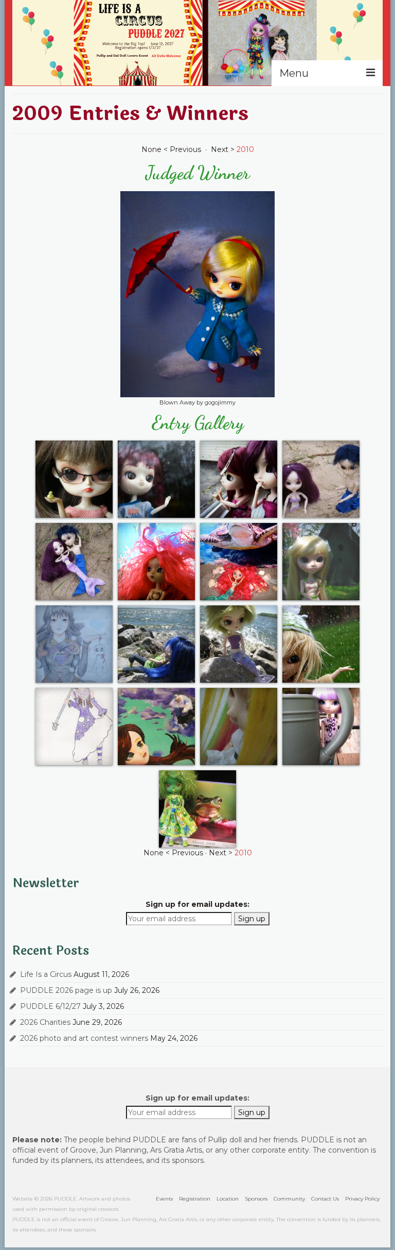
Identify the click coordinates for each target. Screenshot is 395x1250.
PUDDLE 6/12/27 (50, 1006)
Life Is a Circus (45, 974)
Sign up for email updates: (197, 904)
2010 (245, 149)
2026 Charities (45, 1022)
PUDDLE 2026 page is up (66, 990)
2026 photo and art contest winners (84, 1038)
